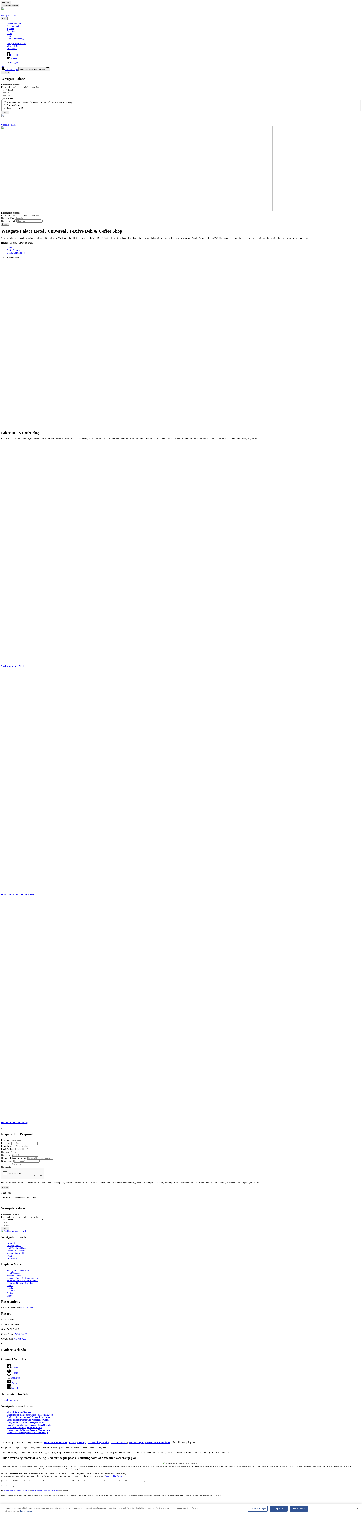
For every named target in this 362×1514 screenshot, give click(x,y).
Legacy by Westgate (16, 1250)
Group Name (7, 1161)
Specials (10, 28)
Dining (10, 33)
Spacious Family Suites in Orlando (22, 1278)
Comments (6, 1167)
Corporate (11, 1243)
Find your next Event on (25, 1422)
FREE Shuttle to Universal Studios (22, 1280)
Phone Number (8, 1146)
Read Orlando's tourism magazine (29, 1425)
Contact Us (12, 48)
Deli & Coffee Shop (16, 253)
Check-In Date (7, 218)
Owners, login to (29, 1430)
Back (4, 18)
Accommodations (14, 26)
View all (19, 1412)
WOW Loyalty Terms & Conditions (149, 1442)
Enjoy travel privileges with (28, 1420)
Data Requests (119, 1442)
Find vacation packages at (29, 1417)
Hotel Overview (14, 23)
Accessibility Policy (98, 1442)
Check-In (5, 1152)
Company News (14, 1245)
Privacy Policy (77, 1442)
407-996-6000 (21, 1334)
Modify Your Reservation (18, 1270)
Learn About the (24, 1427)
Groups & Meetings (15, 38)
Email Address (7, 1149)
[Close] (357, 1509)
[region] (181, 1509)
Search (5, 224)
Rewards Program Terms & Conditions (16, 1490)
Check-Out (6, 1155)
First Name (6, 1140)
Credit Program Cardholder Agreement (45, 1490)
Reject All (279, 1509)
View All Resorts (14, 46)
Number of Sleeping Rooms (13, 1158)
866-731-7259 (19, 1339)
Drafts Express (13, 250)
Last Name (6, 1143)
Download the (27, 1432)
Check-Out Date (8, 221)
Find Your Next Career (17, 1248)
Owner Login (11, 69)
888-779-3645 (26, 1307)
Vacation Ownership (16, 1253)
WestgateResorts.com (16, 43)
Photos (10, 36)
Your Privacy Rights (183, 1442)
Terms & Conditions (55, 1442)
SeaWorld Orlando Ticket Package (22, 1283)
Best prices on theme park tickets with (30, 1415)
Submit (5, 1188)
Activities (11, 31)
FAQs (9, 1256)
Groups (10, 1296)
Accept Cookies (299, 1509)
